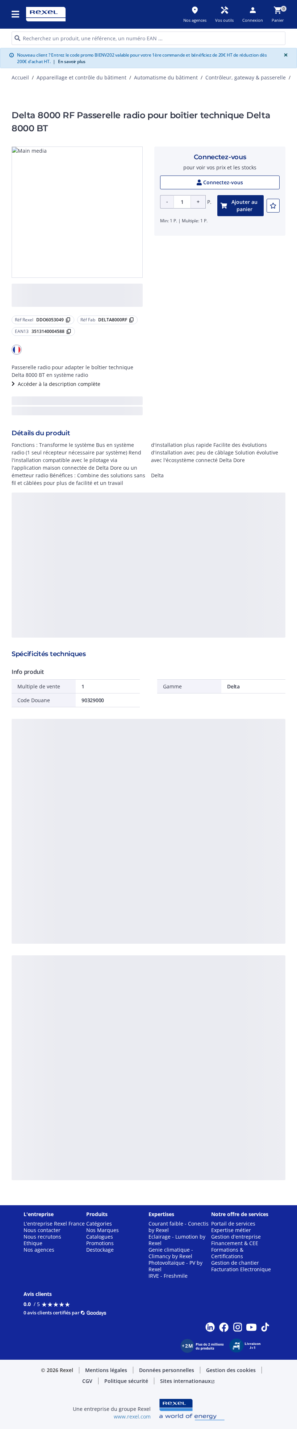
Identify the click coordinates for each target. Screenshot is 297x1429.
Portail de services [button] (233, 1223)
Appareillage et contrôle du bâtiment (81, 77)
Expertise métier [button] (231, 1230)
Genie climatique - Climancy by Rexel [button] (170, 1253)
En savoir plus (69, 61)
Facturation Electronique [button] (241, 1269)
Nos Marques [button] (102, 1230)
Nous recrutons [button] (42, 1237)
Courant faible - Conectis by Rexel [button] (178, 1227)
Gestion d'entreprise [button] (236, 1237)
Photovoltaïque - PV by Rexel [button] (175, 1266)
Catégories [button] (99, 1223)
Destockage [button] (100, 1250)
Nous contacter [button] (42, 1230)
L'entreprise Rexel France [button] (54, 1223)
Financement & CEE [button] (234, 1243)
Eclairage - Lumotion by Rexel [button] (176, 1240)
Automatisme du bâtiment (166, 77)
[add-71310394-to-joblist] (273, 206)
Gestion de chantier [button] (235, 1263)
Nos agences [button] (39, 1250)
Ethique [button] (33, 1243)
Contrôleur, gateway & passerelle (245, 77)
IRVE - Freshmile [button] (168, 1276)
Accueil (20, 77)
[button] (16, 14)
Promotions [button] (100, 1243)
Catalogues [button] (99, 1237)
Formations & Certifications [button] (227, 1253)
